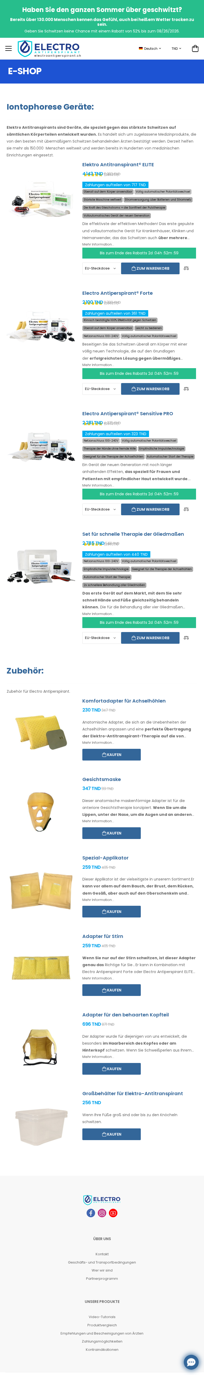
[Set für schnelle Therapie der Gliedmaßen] (41, 566)
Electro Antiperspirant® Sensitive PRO (127, 413)
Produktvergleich (102, 1325)
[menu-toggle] (8, 48)
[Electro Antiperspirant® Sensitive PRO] (41, 446)
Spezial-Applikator (105, 857)
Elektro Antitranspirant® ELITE (118, 164)
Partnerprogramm (102, 1278)
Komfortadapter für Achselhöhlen (124, 700)
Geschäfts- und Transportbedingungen (102, 1262)
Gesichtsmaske (101, 779)
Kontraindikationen (102, 1349)
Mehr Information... (98, 244)
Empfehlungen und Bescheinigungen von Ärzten (102, 1333)
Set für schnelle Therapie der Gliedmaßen (133, 534)
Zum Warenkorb (152, 268)
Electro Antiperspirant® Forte (117, 293)
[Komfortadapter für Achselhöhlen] (41, 733)
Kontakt (102, 1254)
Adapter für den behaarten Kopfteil (125, 1014)
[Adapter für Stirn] (41, 968)
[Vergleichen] (186, 268)
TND (175, 48)
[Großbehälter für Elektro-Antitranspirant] (41, 1126)
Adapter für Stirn (102, 936)
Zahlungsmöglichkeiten (102, 1341)
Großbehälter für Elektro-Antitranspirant (132, 1093)
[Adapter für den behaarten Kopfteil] (41, 1047)
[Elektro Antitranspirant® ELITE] (41, 197)
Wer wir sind (102, 1270)
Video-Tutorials (102, 1316)
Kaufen (113, 754)
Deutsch (151, 48)
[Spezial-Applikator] (41, 890)
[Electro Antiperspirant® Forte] (41, 325)
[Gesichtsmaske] (41, 812)
